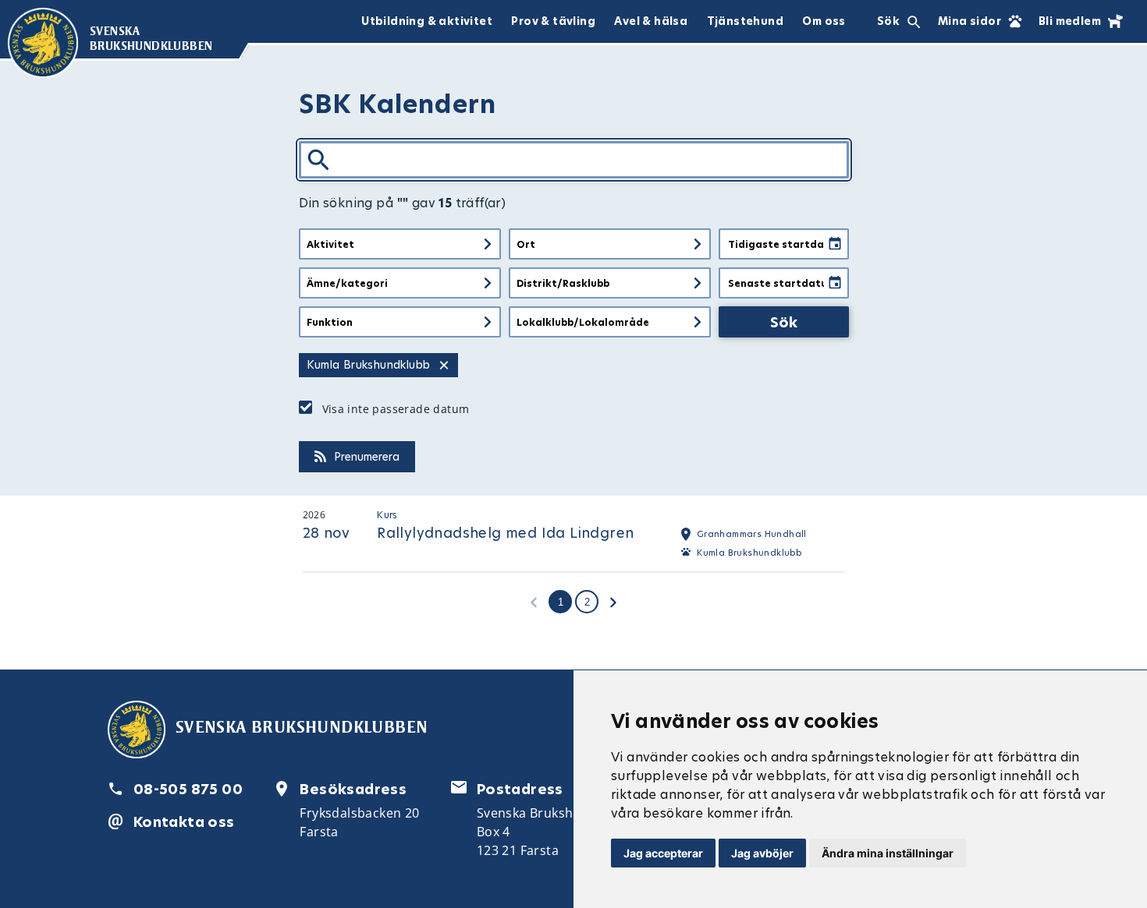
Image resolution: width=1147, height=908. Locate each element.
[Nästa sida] (613, 601)
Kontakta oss (184, 822)
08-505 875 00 (188, 789)
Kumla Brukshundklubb (749, 552)
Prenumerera (366, 457)
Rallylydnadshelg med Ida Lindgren (505, 532)
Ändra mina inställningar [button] (887, 853)
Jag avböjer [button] (762, 853)
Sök (783, 322)
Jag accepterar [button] (663, 853)
